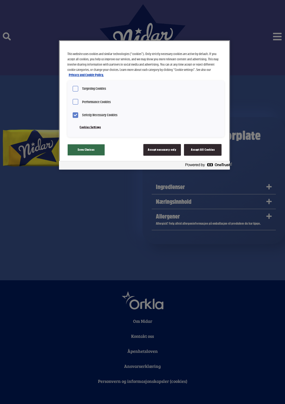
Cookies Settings (90, 127)
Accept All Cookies (203, 149)
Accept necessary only (162, 149)
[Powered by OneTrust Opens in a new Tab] (206, 166)
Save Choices (86, 149)
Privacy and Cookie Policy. (86, 75)
